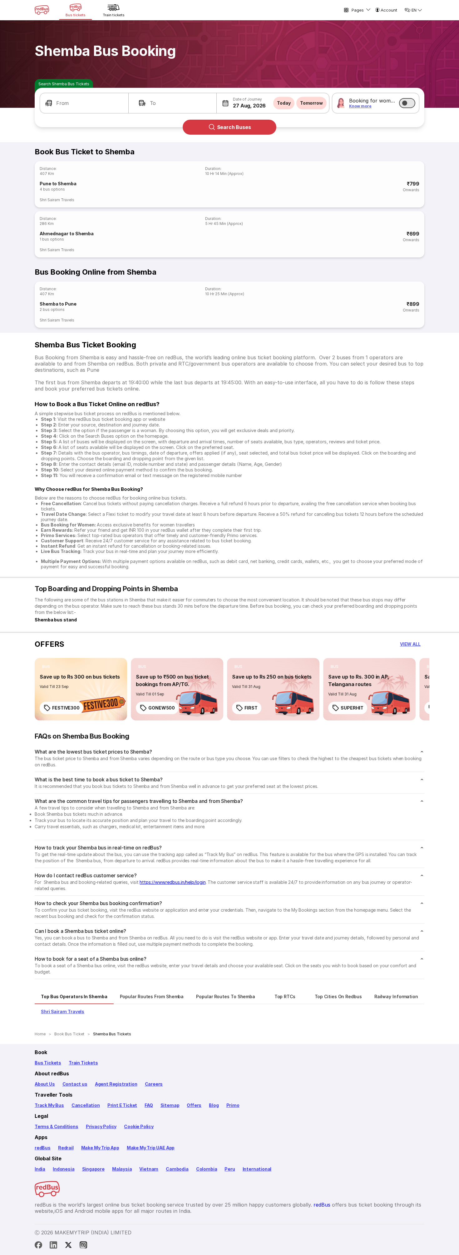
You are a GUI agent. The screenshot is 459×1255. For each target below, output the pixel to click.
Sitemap (170, 1105)
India (40, 1169)
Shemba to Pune (58, 303)
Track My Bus (49, 1105)
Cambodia (177, 1169)
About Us (45, 1084)
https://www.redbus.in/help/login (172, 882)
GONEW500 (161, 707)
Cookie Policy (139, 1126)
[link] (81, 689)
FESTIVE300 (66, 707)
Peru (230, 1169)
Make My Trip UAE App (151, 1147)
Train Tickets (83, 1062)
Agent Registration (116, 1084)
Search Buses (234, 127)
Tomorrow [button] (311, 103)
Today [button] (284, 103)
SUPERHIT (352, 707)
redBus (43, 1147)
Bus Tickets (48, 1062)
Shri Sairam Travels (57, 199)
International (257, 1169)
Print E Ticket (122, 1105)
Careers (154, 1084)
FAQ (149, 1105)
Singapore (93, 1169)
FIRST (251, 707)
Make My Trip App (100, 1147)
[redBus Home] (42, 10)
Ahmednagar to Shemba (67, 233)
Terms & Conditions (56, 1126)
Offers (194, 1105)
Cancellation (86, 1105)
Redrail (66, 1147)
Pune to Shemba (58, 183)
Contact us (74, 1084)
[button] (84, 103)
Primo (232, 1105)
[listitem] (46, 666)
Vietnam (148, 1169)
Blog (214, 1105)
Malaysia (122, 1169)
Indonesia (63, 1169)
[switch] (407, 103)
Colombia (206, 1169)
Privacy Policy (101, 1126)
